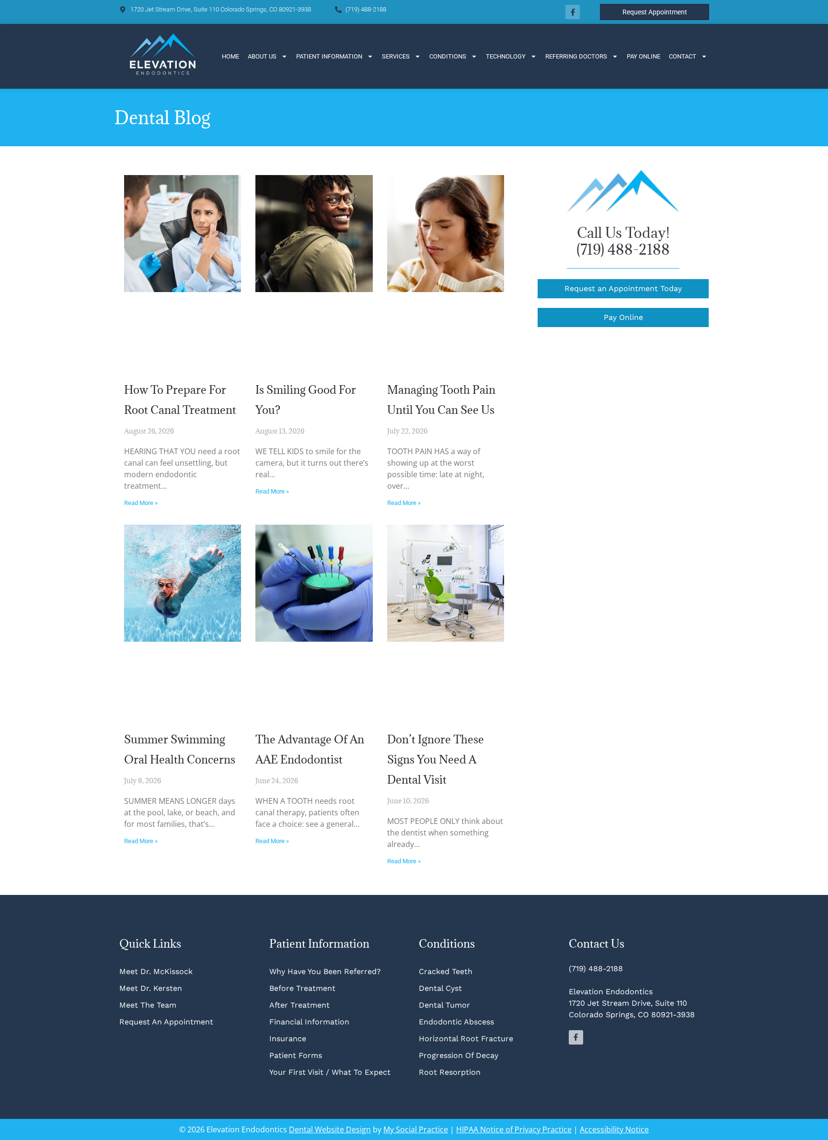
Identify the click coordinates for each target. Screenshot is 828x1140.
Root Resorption (451, 1072)
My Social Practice (415, 1129)
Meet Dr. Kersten (150, 988)
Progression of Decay (458, 1055)
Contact (682, 56)
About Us (262, 56)
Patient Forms (295, 1055)
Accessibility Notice (614, 1129)
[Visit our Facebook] (572, 12)
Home (230, 56)
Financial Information (309, 1021)
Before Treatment (302, 988)
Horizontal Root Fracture (466, 1038)
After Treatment (299, 1005)
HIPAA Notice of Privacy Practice (514, 1129)
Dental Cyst (440, 988)
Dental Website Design (330, 1129)
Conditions (447, 56)
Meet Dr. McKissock (156, 971)
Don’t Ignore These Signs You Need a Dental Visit (435, 759)
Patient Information (329, 56)
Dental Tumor (444, 1005)
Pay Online (643, 56)
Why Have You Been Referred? (325, 971)
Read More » (141, 502)
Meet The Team (147, 1005)
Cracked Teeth (445, 971)
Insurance (287, 1038)
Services (396, 56)
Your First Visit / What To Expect (330, 1072)
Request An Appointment (166, 1021)
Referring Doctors (576, 56)
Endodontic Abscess (456, 1021)
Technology (506, 56)
